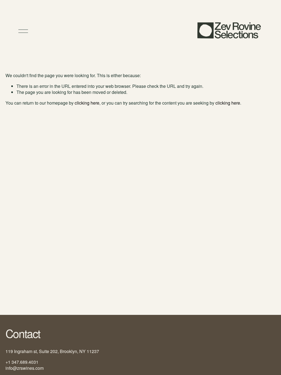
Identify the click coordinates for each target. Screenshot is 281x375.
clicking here (87, 103)
